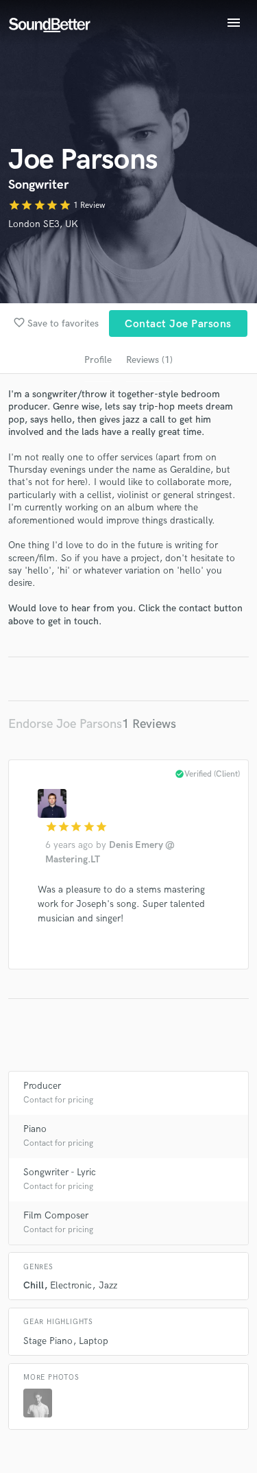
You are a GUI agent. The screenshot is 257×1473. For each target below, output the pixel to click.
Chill (33, 1285)
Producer (42, 1086)
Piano (35, 1129)
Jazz (108, 1285)
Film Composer (55, 1215)
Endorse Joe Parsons (65, 724)
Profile (98, 360)
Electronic (71, 1285)
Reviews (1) (149, 360)
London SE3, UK (43, 224)
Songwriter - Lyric (59, 1172)
